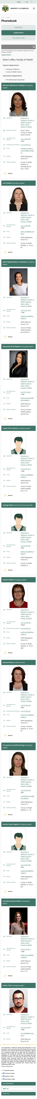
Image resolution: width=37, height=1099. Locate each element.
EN (27, 2)
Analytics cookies (9, 1076)
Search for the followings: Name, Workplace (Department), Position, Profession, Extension (17, 51)
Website (10, 173)
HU (25, 2)
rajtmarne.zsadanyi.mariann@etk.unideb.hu (27, 151)
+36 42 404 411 (25, 139)
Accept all (6, 1093)
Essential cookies (9, 1070)
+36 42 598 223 (26, 145)
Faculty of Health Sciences (14, 72)
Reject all (6, 1088)
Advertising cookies (9, 1079)
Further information (7, 1066)
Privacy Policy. (29, 1062)
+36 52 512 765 (25, 469)
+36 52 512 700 (25, 310)
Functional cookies (9, 1073)
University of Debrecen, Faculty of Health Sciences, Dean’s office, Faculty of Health (27, 122)
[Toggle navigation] (34, 8)
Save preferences (8, 1083)
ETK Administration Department (15, 80)
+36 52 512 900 (25, 392)
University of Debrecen (12, 69)
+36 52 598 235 (25, 711)
